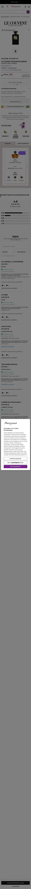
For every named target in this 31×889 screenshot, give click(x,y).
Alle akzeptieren (15, 466)
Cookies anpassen (15, 458)
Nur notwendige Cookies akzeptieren (15, 462)
